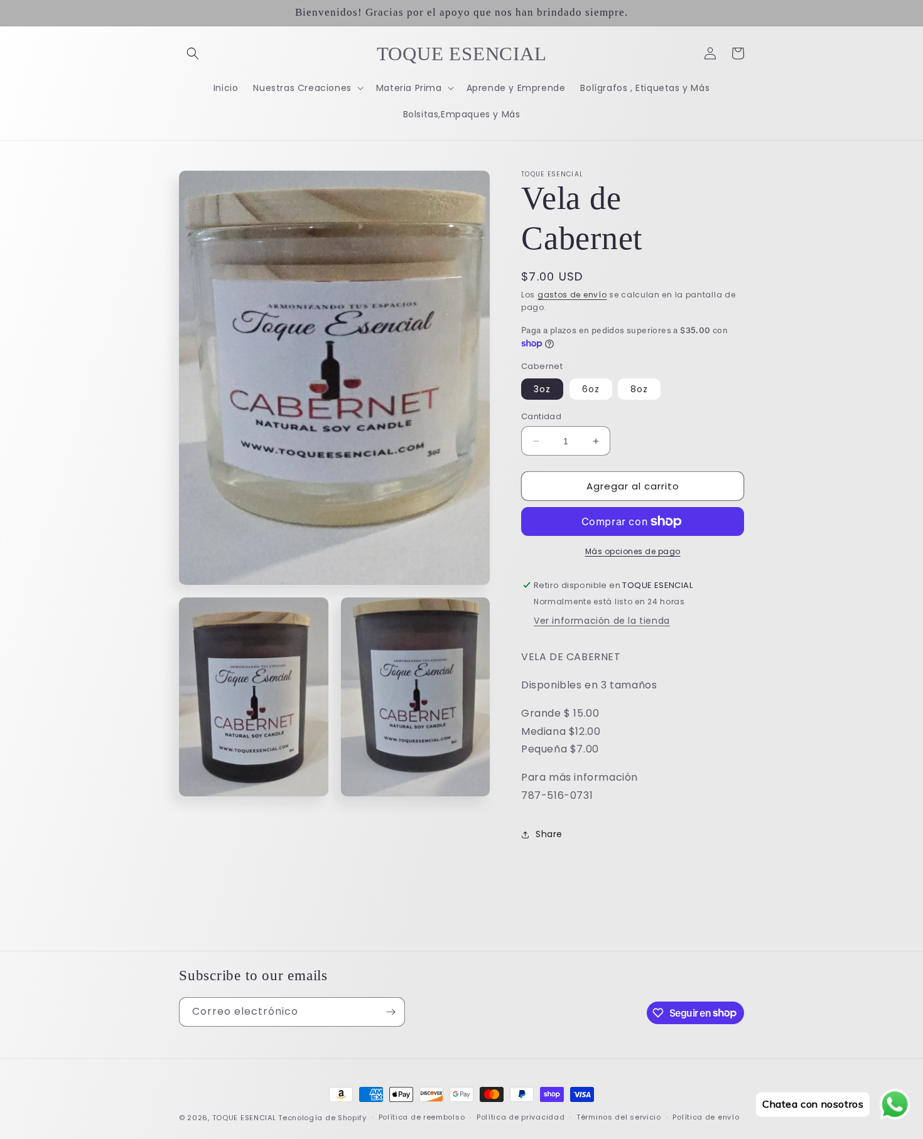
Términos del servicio (618, 1117)
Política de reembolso (422, 1117)
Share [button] (549, 834)
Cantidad (541, 416)
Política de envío (705, 1117)
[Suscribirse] (390, 1012)
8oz (639, 389)
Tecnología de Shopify (322, 1118)
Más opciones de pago (633, 551)
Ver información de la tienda (602, 620)
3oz (542, 389)
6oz (591, 389)
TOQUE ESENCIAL (244, 1118)
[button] (193, 53)
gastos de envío (572, 294)
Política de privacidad (520, 1117)
